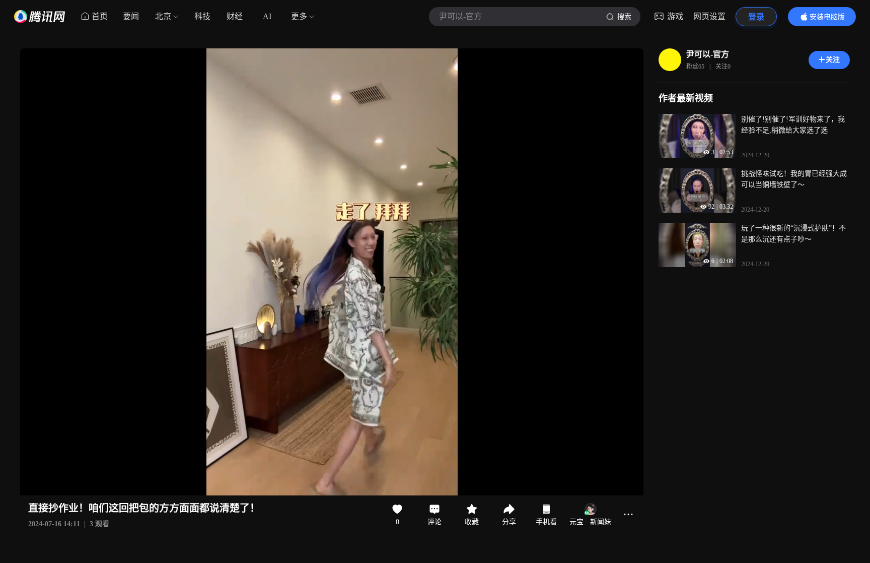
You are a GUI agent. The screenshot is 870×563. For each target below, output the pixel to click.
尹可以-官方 (707, 54)
